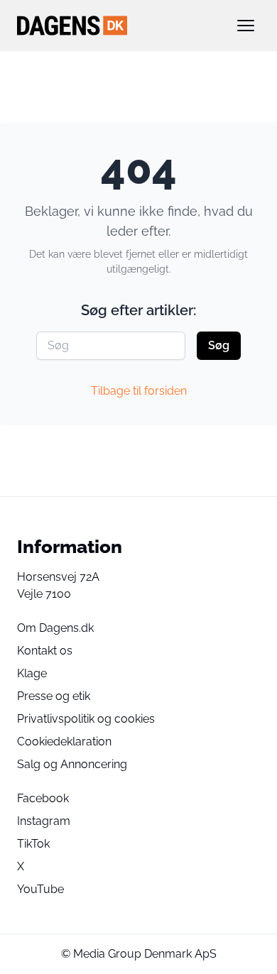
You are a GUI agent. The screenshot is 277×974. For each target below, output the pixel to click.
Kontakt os (44, 650)
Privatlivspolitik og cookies (86, 719)
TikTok (33, 843)
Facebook (43, 798)
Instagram (43, 821)
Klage (32, 673)
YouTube (40, 889)
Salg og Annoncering (72, 764)
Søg (218, 345)
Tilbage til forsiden (139, 391)
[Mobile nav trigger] (246, 25)
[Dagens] (115, 25)
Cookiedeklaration (64, 741)
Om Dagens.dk (55, 628)
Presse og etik (53, 696)
